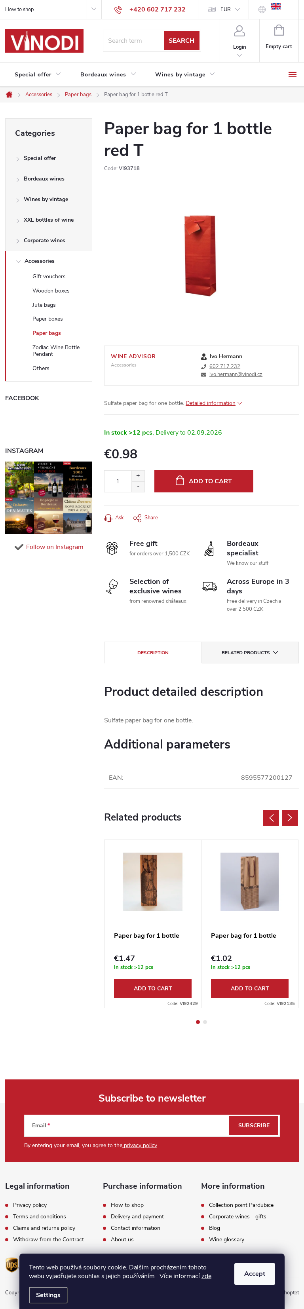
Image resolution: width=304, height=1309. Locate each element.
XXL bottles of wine (49, 220)
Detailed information (211, 403)
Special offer (40, 158)
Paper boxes (47, 319)
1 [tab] (198, 1022)
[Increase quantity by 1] (137, 476)
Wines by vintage (46, 199)
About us (122, 1240)
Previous (271, 818)
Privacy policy (30, 1205)
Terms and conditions (39, 1217)
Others (40, 368)
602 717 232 (224, 366)
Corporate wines (44, 240)
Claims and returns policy (44, 1228)
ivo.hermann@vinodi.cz (235, 374)
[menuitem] (38, 75)
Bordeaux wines (44, 178)
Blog (214, 1228)
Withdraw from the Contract (48, 1240)
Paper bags (46, 333)
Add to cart (210, 481)
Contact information (135, 1228)
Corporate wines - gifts (237, 1217)
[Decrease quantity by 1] (137, 486)
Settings (48, 1295)
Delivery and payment (137, 1217)
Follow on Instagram (55, 547)
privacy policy (139, 1145)
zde (206, 1276)
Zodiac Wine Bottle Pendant (56, 351)
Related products (246, 653)
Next (290, 818)
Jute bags (44, 305)
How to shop (19, 9)
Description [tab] (153, 653)
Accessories (40, 261)
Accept (254, 1273)
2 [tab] (205, 1022)
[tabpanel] (152, 924)
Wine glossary (226, 1240)
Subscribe (254, 1125)
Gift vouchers (49, 276)
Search (181, 40)
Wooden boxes (51, 290)
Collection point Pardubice (241, 1205)
